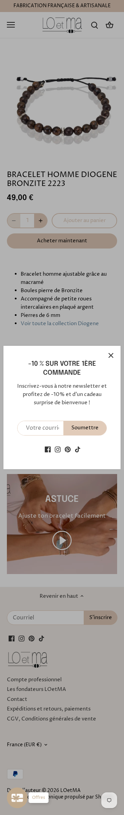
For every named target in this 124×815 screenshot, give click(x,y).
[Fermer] (110, 355)
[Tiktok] (78, 449)
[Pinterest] (68, 449)
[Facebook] (48, 449)
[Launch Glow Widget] (17, 798)
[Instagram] (58, 449)
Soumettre (85, 427)
